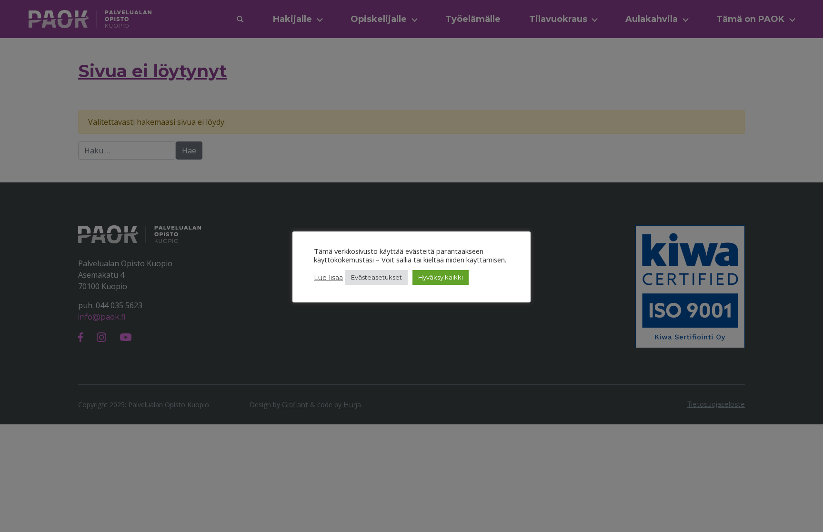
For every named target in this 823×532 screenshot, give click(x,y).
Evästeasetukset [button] (376, 277)
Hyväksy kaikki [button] (440, 277)
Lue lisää (328, 277)
